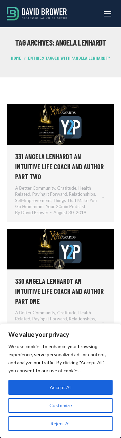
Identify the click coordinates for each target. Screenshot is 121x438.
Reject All (60, 423)
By (31, 212)
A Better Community (35, 188)
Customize (60, 405)
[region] (60, 380)
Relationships (82, 194)
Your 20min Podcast (65, 206)
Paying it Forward (49, 194)
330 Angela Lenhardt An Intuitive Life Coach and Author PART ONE (59, 291)
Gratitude (66, 188)
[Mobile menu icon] (107, 13)
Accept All (61, 387)
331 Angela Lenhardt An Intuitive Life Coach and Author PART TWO (59, 166)
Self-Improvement (33, 200)
